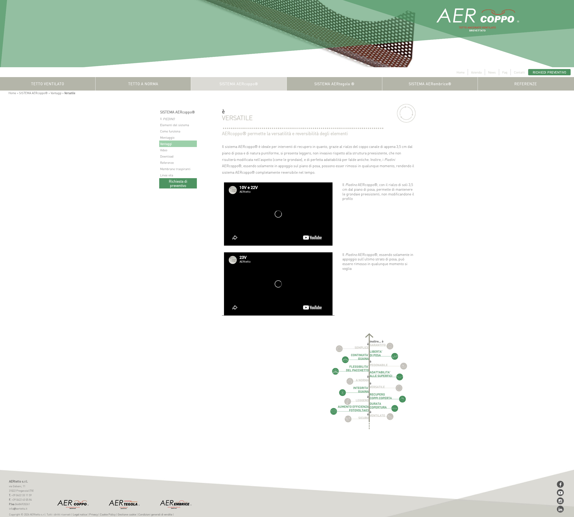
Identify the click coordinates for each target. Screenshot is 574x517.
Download (167, 156)
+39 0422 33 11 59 (21, 495)
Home (461, 72)
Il (167, 119)
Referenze (167, 162)
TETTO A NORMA (143, 83)
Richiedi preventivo (549, 72)
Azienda (476, 72)
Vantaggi (56, 93)
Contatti (519, 72)
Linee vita (166, 175)
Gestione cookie (127, 514)
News (492, 72)
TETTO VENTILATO (47, 83)
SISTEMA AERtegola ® (334, 83)
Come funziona (170, 131)
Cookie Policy (107, 514)
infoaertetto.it (18, 508)
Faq (504, 72)
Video (163, 150)
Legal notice (80, 514)
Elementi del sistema (174, 125)
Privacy (93, 514)
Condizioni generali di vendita (155, 514)
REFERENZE (525, 83)
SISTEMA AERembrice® (430, 83)
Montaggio (167, 137)
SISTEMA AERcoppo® (239, 83)
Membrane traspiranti (175, 169)
